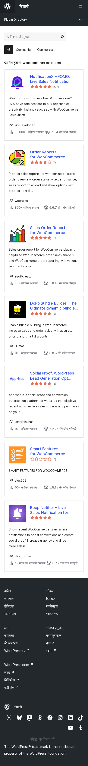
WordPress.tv (17, 651)
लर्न (6, 628)
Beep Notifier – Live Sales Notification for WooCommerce (49, 510)
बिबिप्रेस (11, 680)
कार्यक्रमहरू (54, 635)
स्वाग (51, 651)
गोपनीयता (10, 614)
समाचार (9, 598)
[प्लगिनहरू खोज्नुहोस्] (62, 36)
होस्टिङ (9, 606)
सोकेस (50, 591)
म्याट (9, 672)
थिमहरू (50, 598)
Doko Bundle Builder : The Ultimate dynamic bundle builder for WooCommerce (54, 306)
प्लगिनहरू (52, 606)
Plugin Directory (15, 19)
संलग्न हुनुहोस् (54, 628)
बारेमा (7, 591)
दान (50, 643)
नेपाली (18, 707)
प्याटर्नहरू (52, 614)
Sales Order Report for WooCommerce (47, 230)
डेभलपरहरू (11, 643)
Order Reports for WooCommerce (47, 154)
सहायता (9, 635)
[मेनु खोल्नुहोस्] (81, 6)
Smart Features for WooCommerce (47, 451)
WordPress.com (18, 665)
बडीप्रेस (11, 687)
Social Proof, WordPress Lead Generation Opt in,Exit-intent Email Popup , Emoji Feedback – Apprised (54, 376)
